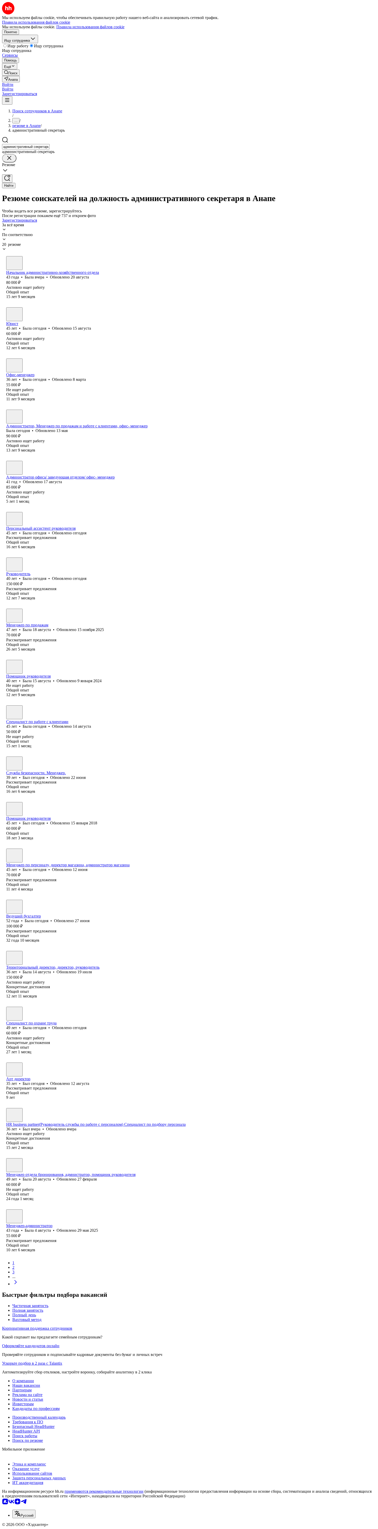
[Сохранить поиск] (7, 178)
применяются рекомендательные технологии (104, 1491)
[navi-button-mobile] (7, 100)
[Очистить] (9, 158)
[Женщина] (14, 263)
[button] (7, 84)
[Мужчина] (14, 763)
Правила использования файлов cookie (90, 27)
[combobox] (26, 146)
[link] (11, 72)
